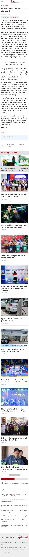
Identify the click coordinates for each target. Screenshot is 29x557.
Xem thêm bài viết (14, 475)
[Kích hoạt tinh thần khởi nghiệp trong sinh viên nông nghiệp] (9, 160)
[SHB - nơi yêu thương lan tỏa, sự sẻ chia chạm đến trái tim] (14, 426)
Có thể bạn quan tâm (9, 153)
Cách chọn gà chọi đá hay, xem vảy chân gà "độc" (13, 505)
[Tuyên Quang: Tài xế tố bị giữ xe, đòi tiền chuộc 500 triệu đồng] (14, 338)
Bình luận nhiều (21, 479)
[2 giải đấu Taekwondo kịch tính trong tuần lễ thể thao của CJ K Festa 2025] (14, 368)
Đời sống (5, 5)
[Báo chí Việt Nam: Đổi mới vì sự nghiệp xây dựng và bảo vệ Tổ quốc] (14, 397)
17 (14, 496)
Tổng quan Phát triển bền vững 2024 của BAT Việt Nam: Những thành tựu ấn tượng (14, 288)
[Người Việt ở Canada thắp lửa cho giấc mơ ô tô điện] (14, 307)
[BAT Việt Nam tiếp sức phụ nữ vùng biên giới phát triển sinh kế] (14, 183)
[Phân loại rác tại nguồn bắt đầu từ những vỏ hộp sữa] (14, 244)
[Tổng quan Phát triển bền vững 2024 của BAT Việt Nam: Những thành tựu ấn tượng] (14, 274)
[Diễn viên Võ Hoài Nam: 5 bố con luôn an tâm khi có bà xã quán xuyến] (14, 455)
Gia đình (3, 471)
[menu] (1, 1)
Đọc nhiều (7, 479)
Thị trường (4, 323)
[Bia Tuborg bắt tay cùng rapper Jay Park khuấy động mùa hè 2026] (14, 213)
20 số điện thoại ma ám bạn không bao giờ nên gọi (14, 516)
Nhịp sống (4, 199)
